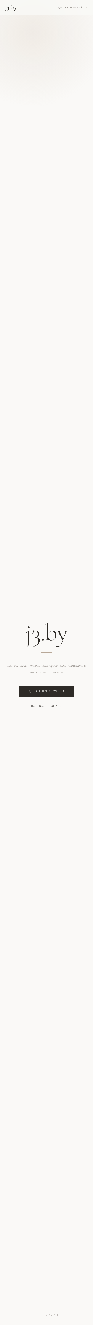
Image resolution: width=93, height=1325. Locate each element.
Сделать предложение (46, 691)
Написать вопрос (46, 706)
